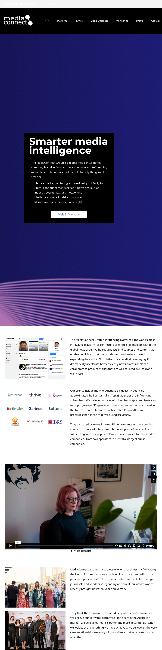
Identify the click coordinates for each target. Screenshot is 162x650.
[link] (35, 340)
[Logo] (18, 21)
